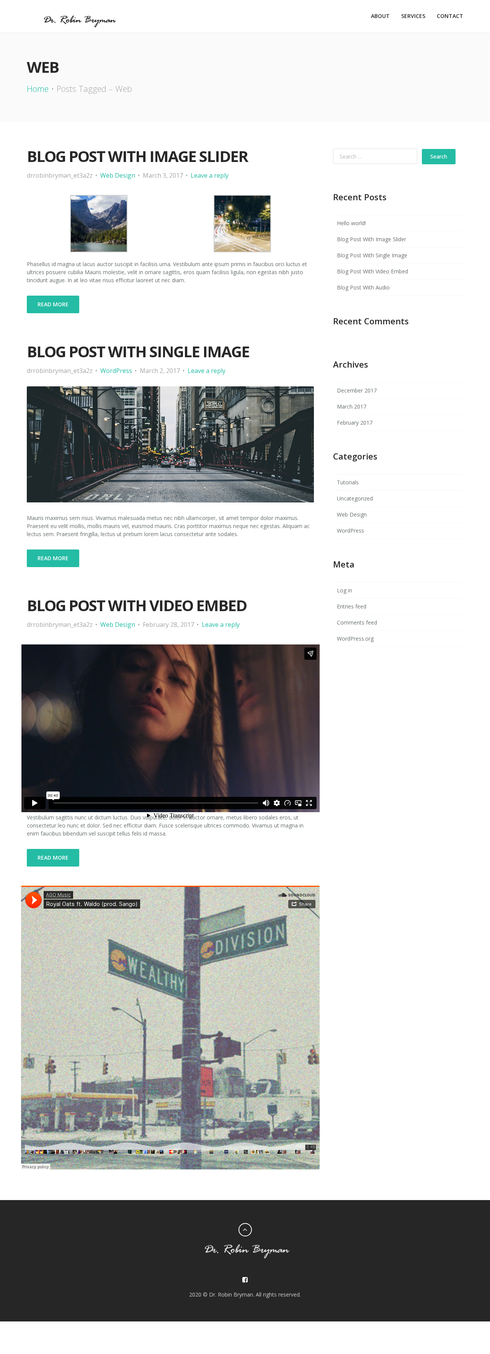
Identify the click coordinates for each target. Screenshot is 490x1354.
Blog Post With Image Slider (137, 156)
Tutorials (348, 482)
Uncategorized (355, 498)
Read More (53, 304)
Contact (450, 16)
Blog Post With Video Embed (372, 271)
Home (38, 88)
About (380, 16)
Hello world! (351, 223)
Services (413, 16)
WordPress (116, 370)
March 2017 (351, 406)
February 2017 (354, 422)
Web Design (117, 175)
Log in (344, 590)
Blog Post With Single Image (138, 351)
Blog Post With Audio (363, 287)
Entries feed (351, 606)
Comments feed (357, 622)
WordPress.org (355, 638)
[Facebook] (244, 1280)
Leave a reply (210, 175)
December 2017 (357, 390)
